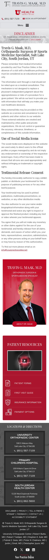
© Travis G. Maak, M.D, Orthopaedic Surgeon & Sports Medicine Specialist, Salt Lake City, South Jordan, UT (24, 526)
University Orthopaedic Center (24, 436)
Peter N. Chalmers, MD (34, 540)
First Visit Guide (23, 393)
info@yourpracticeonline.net (14, 250)
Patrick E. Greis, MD (13, 540)
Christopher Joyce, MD (33, 543)
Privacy (23, 511)
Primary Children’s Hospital (24, 461)
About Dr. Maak (24, 324)
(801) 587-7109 (11, 18)
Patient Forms (22, 383)
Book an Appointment (35, 18)
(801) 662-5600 (26, 501)
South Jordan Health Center (24, 487)
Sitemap (11, 514)
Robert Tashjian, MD (16, 537)
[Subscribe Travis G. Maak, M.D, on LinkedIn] (33, 550)
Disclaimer (10, 511)
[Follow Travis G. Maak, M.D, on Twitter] (21, 550)
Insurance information (27, 402)
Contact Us (35, 514)
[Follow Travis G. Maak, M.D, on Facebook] (15, 550)
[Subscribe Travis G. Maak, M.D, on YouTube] (27, 550)
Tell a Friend (35, 511)
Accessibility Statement (24, 517)
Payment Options (24, 412)
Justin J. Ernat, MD (13, 543)
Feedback (22, 514)
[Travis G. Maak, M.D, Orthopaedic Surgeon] (24, 4)
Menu (20, 25)
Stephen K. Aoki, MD (37, 537)
